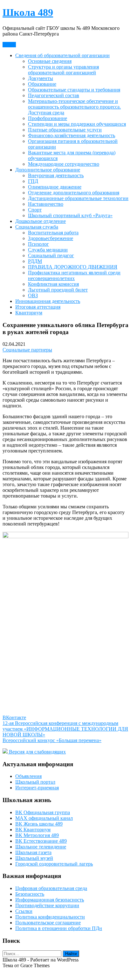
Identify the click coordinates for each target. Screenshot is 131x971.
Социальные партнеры (27, 349)
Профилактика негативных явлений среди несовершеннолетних (74, 275)
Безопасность (29, 894)
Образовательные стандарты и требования (74, 89)
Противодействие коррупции (47, 905)
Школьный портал (35, 782)
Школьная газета (33, 852)
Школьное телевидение (40, 846)
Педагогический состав (53, 95)
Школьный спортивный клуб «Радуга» (70, 215)
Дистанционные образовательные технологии (78, 198)
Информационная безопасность (49, 899)
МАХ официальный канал (44, 818)
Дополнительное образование (47, 169)
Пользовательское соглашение (48, 922)
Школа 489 (28, 12)
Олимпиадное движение (54, 187)
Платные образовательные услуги (65, 129)
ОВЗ (33, 295)
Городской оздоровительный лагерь (54, 864)
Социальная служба (36, 227)
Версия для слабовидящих (37, 751)
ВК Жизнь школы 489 (39, 824)
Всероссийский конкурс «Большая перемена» (52, 740)
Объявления (28, 776)
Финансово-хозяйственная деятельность (71, 135)
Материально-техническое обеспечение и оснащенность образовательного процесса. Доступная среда (74, 106)
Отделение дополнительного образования (73, 192)
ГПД (33, 181)
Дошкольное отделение (40, 221)
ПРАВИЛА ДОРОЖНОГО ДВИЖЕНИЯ (72, 267)
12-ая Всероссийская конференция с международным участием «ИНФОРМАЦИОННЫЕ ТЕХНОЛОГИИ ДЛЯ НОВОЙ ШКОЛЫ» (65, 728)
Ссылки (23, 911)
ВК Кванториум (33, 829)
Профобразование (47, 118)
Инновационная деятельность (47, 301)
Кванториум (28, 312)
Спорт (35, 209)
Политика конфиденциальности (50, 917)
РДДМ (35, 261)
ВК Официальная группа (42, 812)
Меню (9, 44)
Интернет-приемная (37, 787)
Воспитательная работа (53, 232)
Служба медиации (48, 249)
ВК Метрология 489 (37, 835)
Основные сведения (50, 61)
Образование (42, 84)
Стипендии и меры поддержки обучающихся (77, 124)
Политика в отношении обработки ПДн (58, 928)
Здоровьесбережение (50, 238)
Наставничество (45, 204)
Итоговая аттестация (37, 307)
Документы (40, 78)
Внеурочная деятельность (56, 175)
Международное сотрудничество (63, 164)
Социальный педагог (51, 255)
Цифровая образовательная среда (51, 888)
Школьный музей (34, 858)
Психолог (38, 244)
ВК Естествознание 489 (41, 841)
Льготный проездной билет (58, 289)
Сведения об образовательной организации (62, 55)
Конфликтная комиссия (53, 284)
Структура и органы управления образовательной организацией (63, 69)
